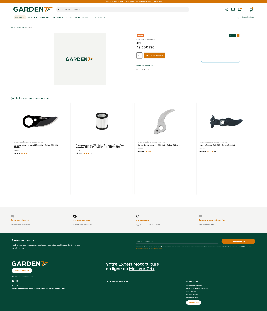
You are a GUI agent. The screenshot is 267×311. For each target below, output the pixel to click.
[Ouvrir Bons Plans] (105, 17)
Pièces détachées (22, 27)
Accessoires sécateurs (21, 142)
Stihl (139, 34)
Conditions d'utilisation (156, 248)
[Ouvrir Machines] (24, 17)
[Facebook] (13, 281)
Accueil (13, 27)
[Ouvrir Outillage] (36, 17)
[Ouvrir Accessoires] (50, 17)
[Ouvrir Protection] (63, 17)
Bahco (16, 150)
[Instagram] (17, 281)
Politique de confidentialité (142, 248)
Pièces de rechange (36, 142)
